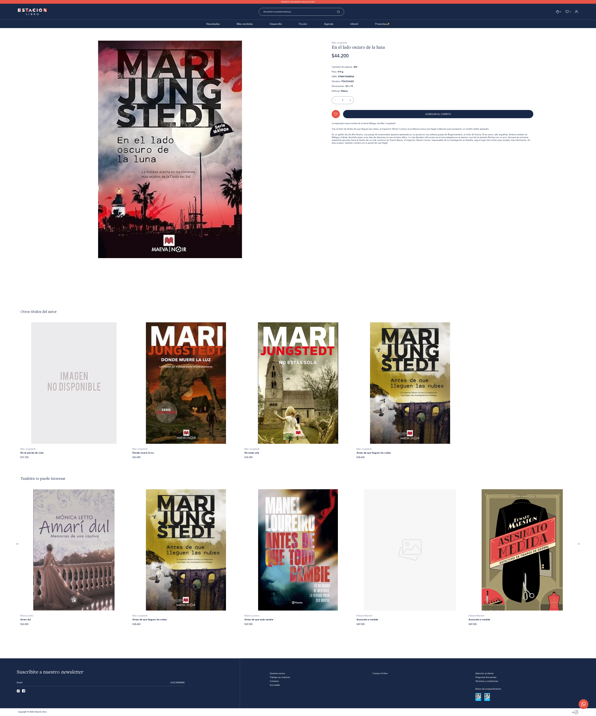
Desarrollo (276, 24)
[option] (74, 389)
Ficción (303, 24)
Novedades (213, 24)
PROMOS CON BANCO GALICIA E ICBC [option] (298, 2)
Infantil (354, 24)
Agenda (328, 24)
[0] (557, 11)
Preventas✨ (382, 24)
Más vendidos (245, 24)
